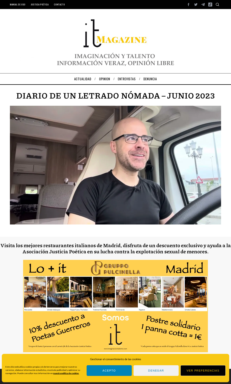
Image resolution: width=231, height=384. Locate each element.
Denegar (156, 370)
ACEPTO (109, 370)
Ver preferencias (203, 370)
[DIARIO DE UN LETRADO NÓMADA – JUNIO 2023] (115, 223)
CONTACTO (59, 4)
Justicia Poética (40, 4)
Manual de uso (17, 4)
